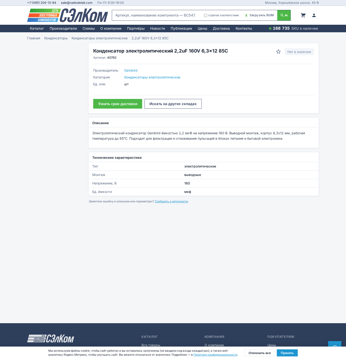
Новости (157, 28)
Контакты (244, 28)
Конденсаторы (56, 38)
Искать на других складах (173, 104)
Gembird (130, 70)
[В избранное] (278, 51)
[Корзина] (303, 15)
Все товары (150, 345)
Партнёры (136, 28)
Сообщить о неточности (171, 201)
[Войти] (314, 15)
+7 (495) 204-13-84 (41, 2)
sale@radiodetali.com (77, 2)
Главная (33, 38)
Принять (287, 353)
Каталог (37, 28)
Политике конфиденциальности (215, 354)
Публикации (181, 28)
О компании (110, 28)
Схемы (89, 28)
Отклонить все (260, 353)
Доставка (221, 28)
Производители (63, 28)
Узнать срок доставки (117, 104)
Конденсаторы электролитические (100, 38)
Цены (202, 28)
